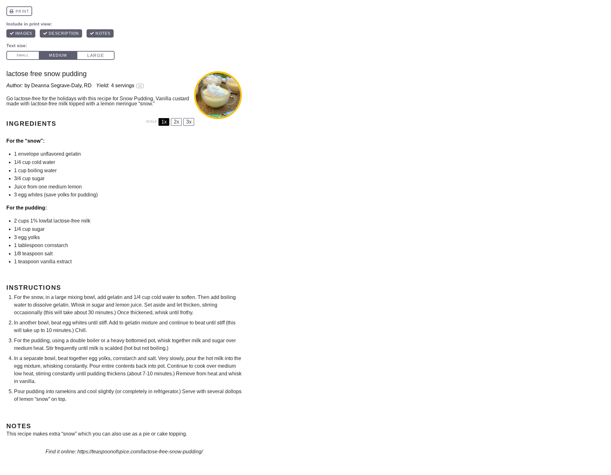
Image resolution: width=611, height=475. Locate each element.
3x (189, 121)
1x (164, 121)
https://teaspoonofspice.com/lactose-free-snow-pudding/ (140, 451)
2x (176, 121)
